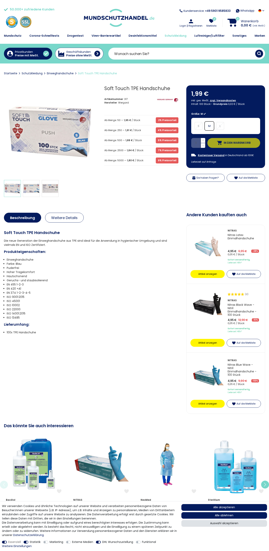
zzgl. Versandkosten (223, 100)
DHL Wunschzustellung (117, 542)
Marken (260, 36)
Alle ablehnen (224, 515)
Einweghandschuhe (60, 73)
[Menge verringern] (203, 145)
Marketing (56, 542)
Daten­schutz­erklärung (28, 535)
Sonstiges (239, 36)
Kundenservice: (207, 11)
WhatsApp (246, 11)
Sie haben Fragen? (207, 177)
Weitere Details (64, 217)
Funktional (149, 542)
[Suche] (259, 54)
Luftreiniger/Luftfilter (209, 36)
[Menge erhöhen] (203, 140)
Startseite (10, 73)
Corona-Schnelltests (44, 36)
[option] (33, 485)
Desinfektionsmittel (143, 36)
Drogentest (75, 36)
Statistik (35, 542)
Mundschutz (12, 36)
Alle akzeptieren (224, 507)
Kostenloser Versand (211, 155)
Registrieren (195, 26)
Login (183, 26)
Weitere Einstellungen (17, 546)
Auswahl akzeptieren (224, 523)
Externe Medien (82, 542)
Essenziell (14, 542)
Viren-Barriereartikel (106, 36)
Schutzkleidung (175, 36)
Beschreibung (22, 217)
